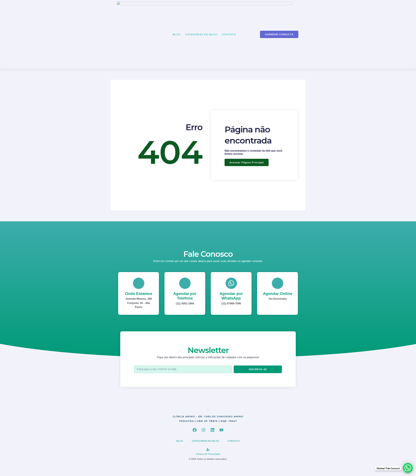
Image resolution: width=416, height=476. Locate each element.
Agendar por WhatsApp (231, 295)
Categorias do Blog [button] (201, 34)
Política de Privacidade (208, 454)
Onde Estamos (138, 293)
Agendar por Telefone (184, 295)
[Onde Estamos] (138, 283)
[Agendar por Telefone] (185, 283)
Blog (177, 34)
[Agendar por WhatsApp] (231, 283)
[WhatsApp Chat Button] (408, 468)
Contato (229, 34)
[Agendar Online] (277, 283)
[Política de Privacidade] (208, 449)
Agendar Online (277, 293)
